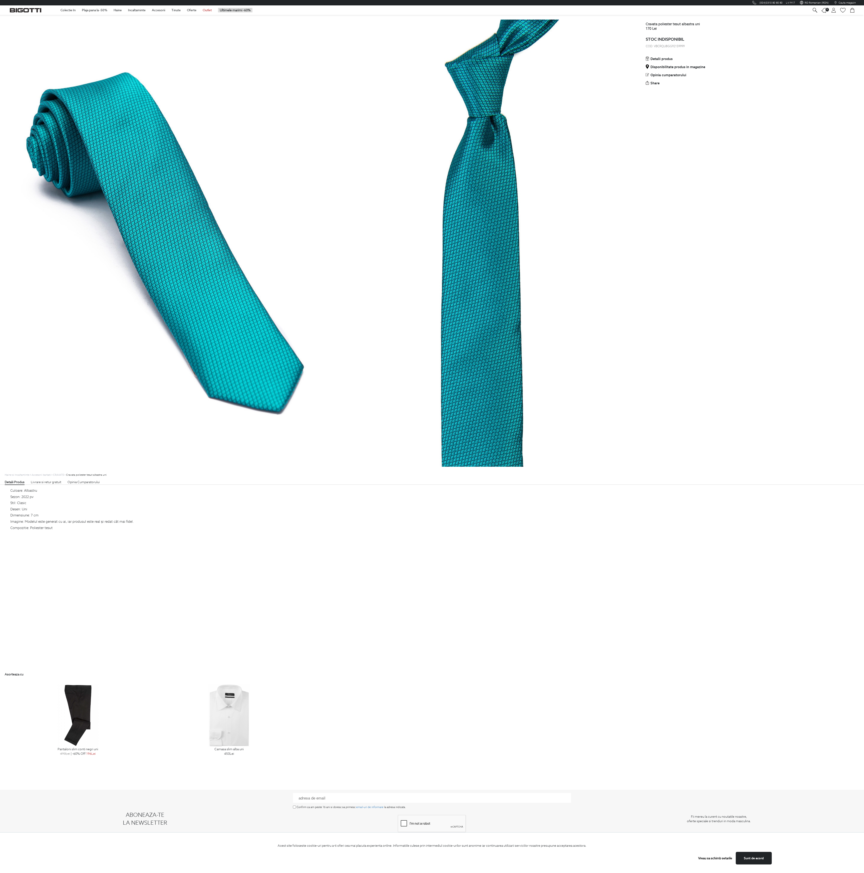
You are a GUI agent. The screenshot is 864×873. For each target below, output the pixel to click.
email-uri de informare (369, 807)
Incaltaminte (137, 10)
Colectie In (68, 10)
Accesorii (158, 10)
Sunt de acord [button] (754, 858)
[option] (77, 724)
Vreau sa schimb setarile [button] (715, 858)
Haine (118, 10)
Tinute (176, 10)
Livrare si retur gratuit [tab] (46, 482)
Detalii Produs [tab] (15, 482)
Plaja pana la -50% (94, 10)
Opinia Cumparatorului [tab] (84, 482)
